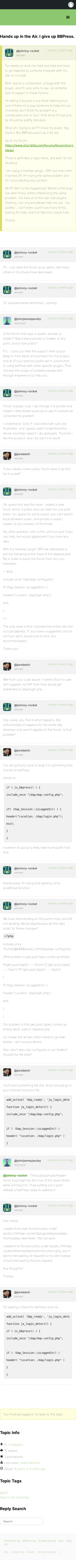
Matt (61, 1540)
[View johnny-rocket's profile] (9, 53)
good (3, 1492)
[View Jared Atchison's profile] (7, 456)
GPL (6, 1552)
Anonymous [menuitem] (70, 4)
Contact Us (17, 1552)
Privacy (31, 1552)
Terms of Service (46, 1552)
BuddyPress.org (47, 1540)
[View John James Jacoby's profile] (7, 321)
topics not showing (14, 1497)
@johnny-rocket (15, 1175)
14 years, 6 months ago (60, 50)
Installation (16, 1445)
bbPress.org (6, 17)
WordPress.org (12, 1540)
